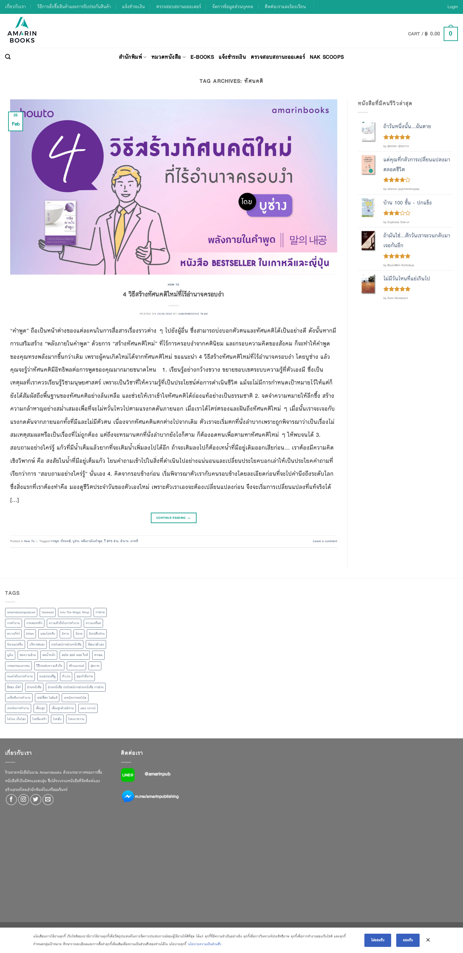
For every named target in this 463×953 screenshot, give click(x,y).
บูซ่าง (76, 541)
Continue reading (173, 517)
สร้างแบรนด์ (76, 666)
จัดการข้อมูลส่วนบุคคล (232, 7)
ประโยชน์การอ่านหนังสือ (66, 644)
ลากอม (98, 655)
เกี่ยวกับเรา (15, 7)
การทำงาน (13, 623)
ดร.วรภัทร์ (13, 633)
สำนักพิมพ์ (130, 56)
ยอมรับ (408, 940)
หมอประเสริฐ (47, 676)
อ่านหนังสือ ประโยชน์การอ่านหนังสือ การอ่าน (76, 687)
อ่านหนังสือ (34, 687)
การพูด (55, 541)
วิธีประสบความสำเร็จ (49, 666)
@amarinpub (157, 774)
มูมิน (10, 655)
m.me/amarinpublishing (157, 796)
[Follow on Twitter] (35, 799)
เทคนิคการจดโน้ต (75, 697)
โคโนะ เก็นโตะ (16, 719)
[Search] (8, 57)
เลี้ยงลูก (40, 708)
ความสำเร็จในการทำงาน (64, 623)
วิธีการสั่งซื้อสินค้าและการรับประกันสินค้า (74, 7)
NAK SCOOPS (327, 56)
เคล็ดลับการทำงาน (19, 697)
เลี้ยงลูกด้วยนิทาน (63, 708)
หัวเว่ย (66, 676)
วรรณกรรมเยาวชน (18, 666)
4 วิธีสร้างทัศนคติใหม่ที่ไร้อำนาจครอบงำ (173, 294)
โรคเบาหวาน (76, 719)
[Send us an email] (48, 799)
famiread (48, 612)
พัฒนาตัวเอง (96, 644)
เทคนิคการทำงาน (18, 708)
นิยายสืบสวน (97, 633)
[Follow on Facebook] (11, 799)
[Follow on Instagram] (23, 799)
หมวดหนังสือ (166, 56)
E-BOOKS (202, 56)
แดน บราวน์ (88, 708)
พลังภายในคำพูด (91, 541)
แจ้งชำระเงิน (133, 7)
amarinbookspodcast (21, 612)
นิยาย (79, 633)
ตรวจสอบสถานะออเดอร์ (178, 7)
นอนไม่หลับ (47, 633)
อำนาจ (124, 541)
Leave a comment (325, 541)
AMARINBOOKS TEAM (193, 313)
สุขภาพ (94, 666)
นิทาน (65, 633)
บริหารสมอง (37, 644)
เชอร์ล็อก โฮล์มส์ (47, 697)
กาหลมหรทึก (34, 623)
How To (173, 284)
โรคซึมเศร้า (39, 719)
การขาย (100, 612)
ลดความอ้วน (28, 655)
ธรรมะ (30, 633)
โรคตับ (57, 719)
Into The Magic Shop (74, 612)
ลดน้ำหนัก (48, 655)
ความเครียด (93, 623)
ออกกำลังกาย (85, 676)
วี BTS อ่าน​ (111, 541)
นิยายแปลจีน (15, 644)
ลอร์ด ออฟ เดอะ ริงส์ (75, 655)
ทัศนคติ (66, 541)
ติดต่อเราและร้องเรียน (285, 7)
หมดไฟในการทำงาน (20, 676)
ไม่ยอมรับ (377, 940)
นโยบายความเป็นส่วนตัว (204, 944)
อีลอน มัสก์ (14, 687)
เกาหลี (134, 541)
